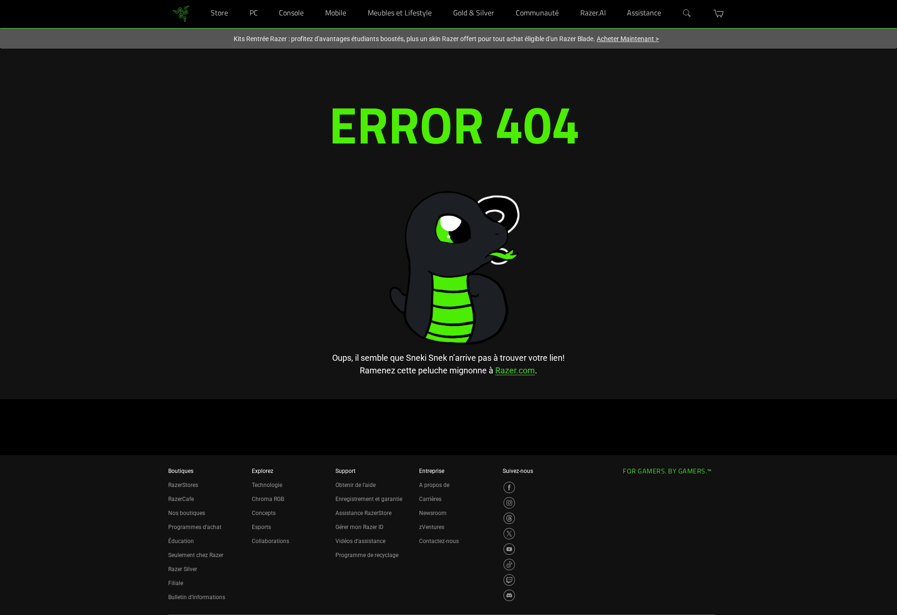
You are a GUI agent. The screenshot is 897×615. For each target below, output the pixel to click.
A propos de (434, 485)
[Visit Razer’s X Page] (509, 533)
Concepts (264, 513)
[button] (718, 13)
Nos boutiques (186, 513)
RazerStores (183, 485)
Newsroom (433, 513)
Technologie (267, 485)
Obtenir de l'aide (355, 485)
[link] (181, 13)
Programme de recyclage (367, 555)
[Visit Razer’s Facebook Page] (509, 487)
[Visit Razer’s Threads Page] (509, 518)
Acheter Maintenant (628, 39)
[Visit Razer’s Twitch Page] (509, 579)
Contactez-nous (439, 541)
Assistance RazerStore (363, 513)
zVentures (431, 527)
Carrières (430, 499)
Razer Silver (182, 569)
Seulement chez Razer (195, 555)
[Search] (687, 13)
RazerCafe (181, 499)
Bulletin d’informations (196, 597)
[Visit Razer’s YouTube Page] (509, 549)
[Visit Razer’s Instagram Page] (509, 502)
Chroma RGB (268, 499)
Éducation (181, 541)
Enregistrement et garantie (368, 499)
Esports (261, 527)
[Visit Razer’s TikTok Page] (509, 564)
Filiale (175, 583)
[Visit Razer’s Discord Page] (509, 595)
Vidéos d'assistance (360, 541)
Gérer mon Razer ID (359, 527)
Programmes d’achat (194, 527)
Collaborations (270, 541)
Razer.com (515, 370)
